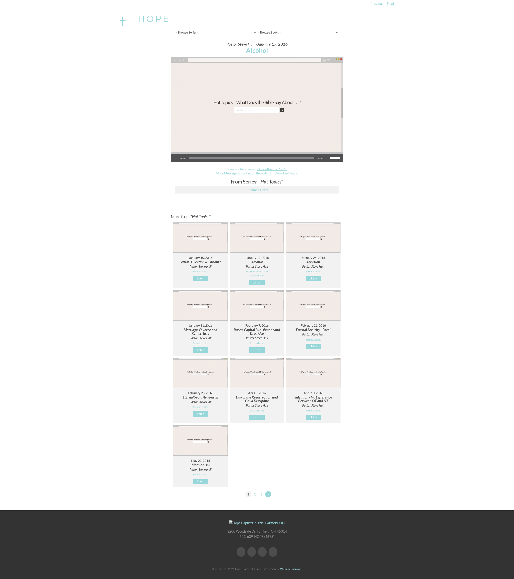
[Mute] (327, 158)
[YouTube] (251, 552)
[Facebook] (241, 552)
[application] (257, 158)
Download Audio (286, 173)
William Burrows (290, 569)
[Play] (176, 158)
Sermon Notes (258, 190)
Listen (200, 278)
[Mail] (273, 552)
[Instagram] (262, 552)
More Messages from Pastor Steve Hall (242, 173)
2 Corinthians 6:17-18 (272, 169)
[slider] (335, 157)
